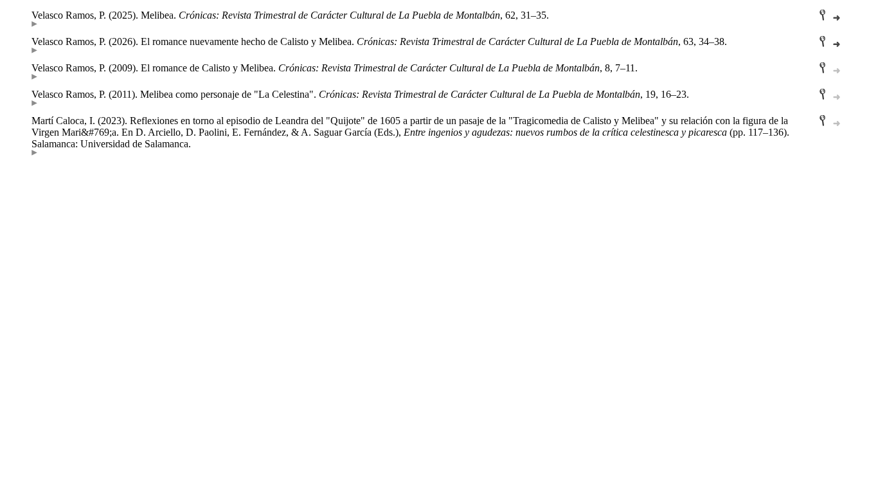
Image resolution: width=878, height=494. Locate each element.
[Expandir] (34, 23)
